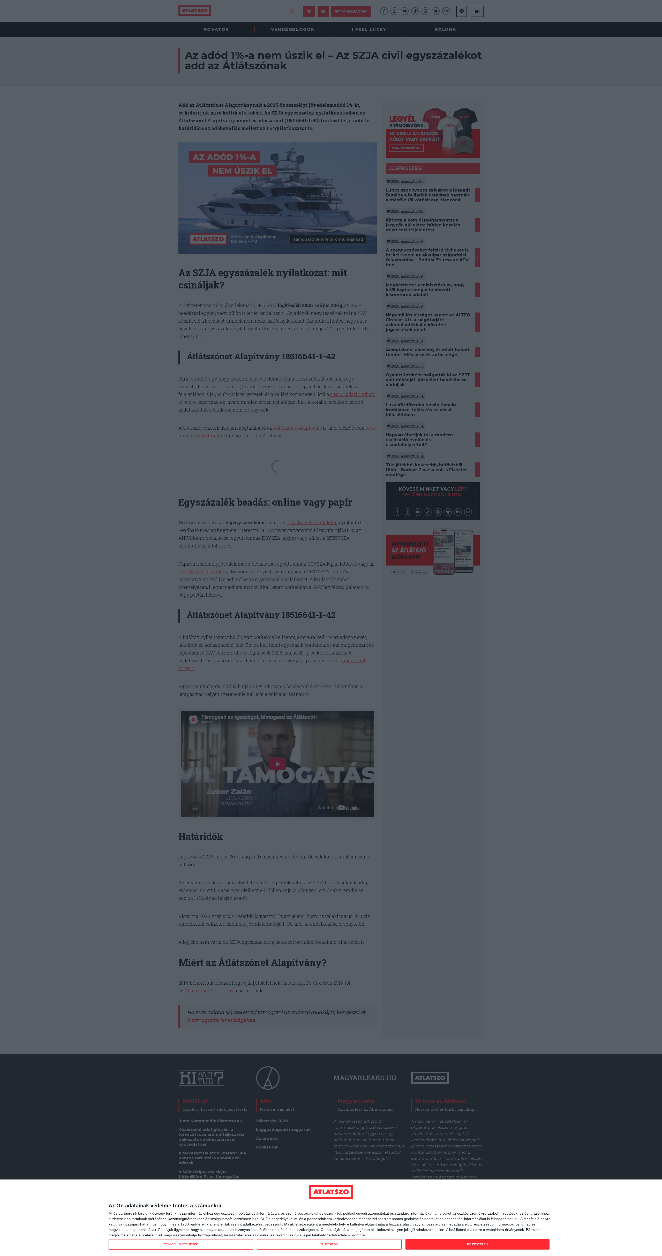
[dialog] (331, 1218)
